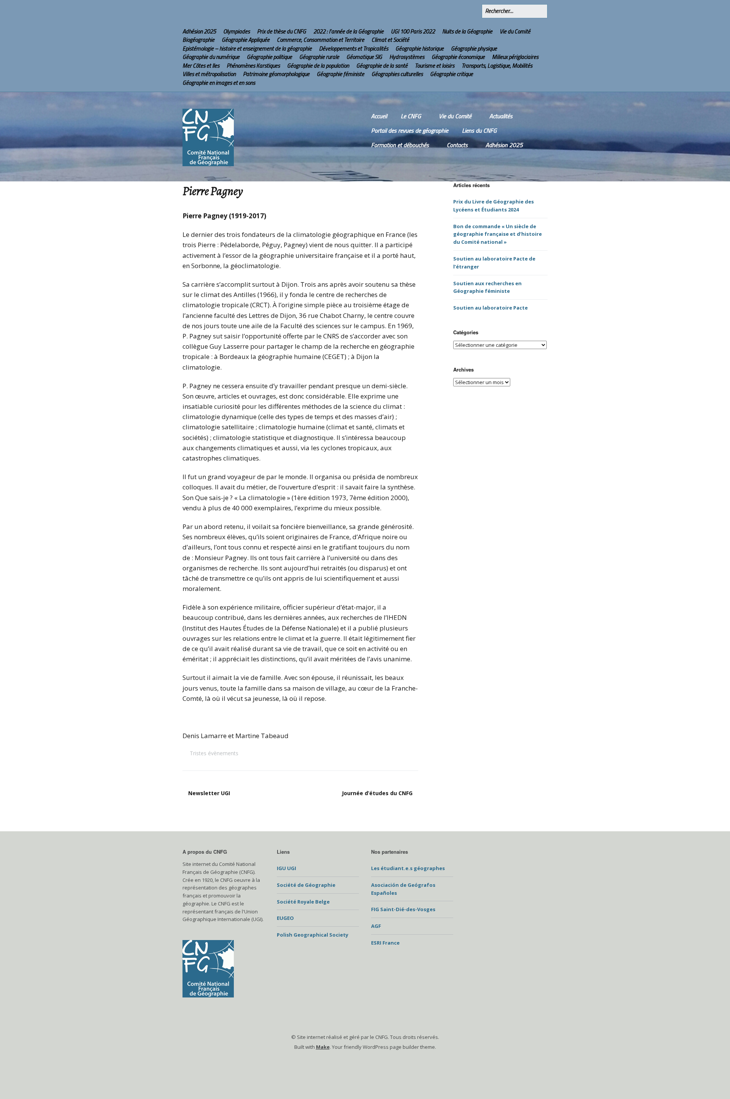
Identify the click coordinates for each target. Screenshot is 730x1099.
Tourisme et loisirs (434, 65)
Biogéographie (198, 39)
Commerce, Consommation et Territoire (320, 39)
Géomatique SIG (364, 56)
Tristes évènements (214, 753)
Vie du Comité (515, 31)
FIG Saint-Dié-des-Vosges (403, 909)
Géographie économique (458, 56)
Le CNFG (411, 116)
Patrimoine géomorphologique (276, 74)
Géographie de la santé (382, 65)
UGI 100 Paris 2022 (413, 31)
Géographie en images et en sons (218, 82)
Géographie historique (419, 48)
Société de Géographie (306, 884)
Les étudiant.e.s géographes (408, 868)
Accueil (379, 116)
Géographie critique (451, 74)
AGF (376, 926)
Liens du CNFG (479, 130)
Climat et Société (390, 39)
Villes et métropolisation (209, 74)
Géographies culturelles (397, 74)
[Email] (473, 11)
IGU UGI (286, 868)
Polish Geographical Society (312, 934)
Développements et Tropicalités (353, 48)
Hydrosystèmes (406, 56)
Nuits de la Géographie (467, 31)
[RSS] (426, 11)
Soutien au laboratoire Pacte (490, 307)
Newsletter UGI (209, 793)
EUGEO (285, 918)
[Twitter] (441, 11)
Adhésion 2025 (199, 31)
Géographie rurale (319, 56)
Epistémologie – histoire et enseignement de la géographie (247, 48)
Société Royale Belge (303, 901)
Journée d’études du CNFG (377, 793)
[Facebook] (456, 11)
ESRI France (385, 942)
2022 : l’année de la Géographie (348, 31)
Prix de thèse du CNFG (281, 31)
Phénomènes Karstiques (253, 65)
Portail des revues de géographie (409, 130)
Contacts (457, 144)
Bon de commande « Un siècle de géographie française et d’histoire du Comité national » (497, 234)
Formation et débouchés (400, 144)
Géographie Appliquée (246, 39)
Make (323, 1046)
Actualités (501, 116)
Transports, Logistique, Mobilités (497, 65)
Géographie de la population (318, 65)
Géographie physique (474, 48)
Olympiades (236, 31)
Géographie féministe (340, 74)
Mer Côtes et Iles (200, 65)
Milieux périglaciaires (515, 56)
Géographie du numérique (211, 56)
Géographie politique (269, 56)
